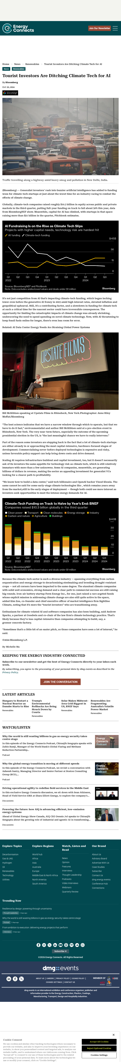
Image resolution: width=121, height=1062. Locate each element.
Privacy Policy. (10, 672)
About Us (96, 854)
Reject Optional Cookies (99, 1048)
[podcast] (66, 945)
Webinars (66, 887)
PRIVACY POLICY (63, 978)
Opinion (65, 862)
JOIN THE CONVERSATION (60, 681)
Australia (36, 867)
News (17, 64)
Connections (98, 888)
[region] (60, 1047)
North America (39, 879)
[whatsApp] (83, 945)
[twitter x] (50, 945)
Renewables (32, 64)
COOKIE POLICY (78, 978)
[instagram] (44, 945)
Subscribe (97, 871)
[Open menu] (115, 28)
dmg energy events (101, 879)
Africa (35, 858)
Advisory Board (99, 858)
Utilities (5, 879)
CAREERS (50, 978)
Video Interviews (70, 883)
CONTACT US (69, 982)
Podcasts (66, 879)
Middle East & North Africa (45, 875)
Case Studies (98, 867)
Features (66, 866)
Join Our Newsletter (99, 28)
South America (39, 883)
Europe (35, 871)
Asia (34, 863)
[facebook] (38, 945)
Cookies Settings (54, 982)
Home (5, 64)
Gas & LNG (7, 858)
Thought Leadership (72, 875)
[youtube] (61, 945)
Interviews (67, 870)
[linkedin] (55, 945)
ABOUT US (40, 978)
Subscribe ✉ (60, 951)
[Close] (114, 1035)
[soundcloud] (77, 945)
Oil (3, 867)
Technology (8, 875)
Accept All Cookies (99, 1042)
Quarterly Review (70, 891)
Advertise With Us (100, 863)
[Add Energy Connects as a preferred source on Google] (10, 92)
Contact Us (97, 875)
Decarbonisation (10, 854)
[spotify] (72, 945)
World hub (37, 854)
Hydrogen (7, 863)
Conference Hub (100, 883)
